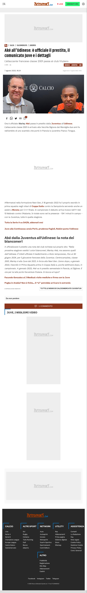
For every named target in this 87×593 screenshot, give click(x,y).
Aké (28, 123)
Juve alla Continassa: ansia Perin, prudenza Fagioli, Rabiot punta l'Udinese (41, 228)
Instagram (40, 578)
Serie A (8, 534)
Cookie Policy (76, 542)
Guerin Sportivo (46, 542)
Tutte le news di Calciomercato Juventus (60, 288)
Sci (24, 532)
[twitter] (16, 118)
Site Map (43, 566)
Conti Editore (45, 548)
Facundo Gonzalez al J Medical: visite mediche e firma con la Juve (37, 277)
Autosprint (44, 534)
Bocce (25, 545)
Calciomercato (22, 45)
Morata (15, 210)
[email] (20, 118)
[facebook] (7, 118)
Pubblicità (43, 561)
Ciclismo (26, 537)
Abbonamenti (60, 534)
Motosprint (44, 540)
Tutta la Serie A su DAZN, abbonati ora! (24, 222)
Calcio (12, 45)
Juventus (33, 45)
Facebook (31, 578)
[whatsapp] (11, 118)
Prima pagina (60, 537)
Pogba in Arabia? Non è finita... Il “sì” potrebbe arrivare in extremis (38, 283)
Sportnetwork (45, 545)
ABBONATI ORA (72, 4)
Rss (56, 532)
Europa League (10, 542)
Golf (24, 542)
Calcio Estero (10, 545)
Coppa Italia (38, 206)
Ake (80, 65)
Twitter (48, 578)
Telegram (55, 578)
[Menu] (3, 4)
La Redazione (76, 534)
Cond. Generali (76, 551)
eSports (26, 548)
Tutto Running (28, 540)
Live (61, 4)
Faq (72, 537)
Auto (42, 532)
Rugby (25, 534)
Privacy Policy (76, 548)
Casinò (42, 571)
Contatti (74, 532)
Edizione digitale (61, 540)
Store (57, 542)
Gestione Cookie (77, 545)
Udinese (67, 65)
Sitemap (58, 545)
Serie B (8, 537)
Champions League (12, 540)
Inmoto (42, 537)
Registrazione (45, 563)
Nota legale (75, 540)
